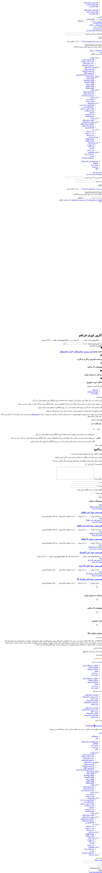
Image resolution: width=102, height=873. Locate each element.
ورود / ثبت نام (93, 854)
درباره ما (95, 673)
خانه (100, 200)
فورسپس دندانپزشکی (91, 702)
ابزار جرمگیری (89, 110)
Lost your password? (95, 872)
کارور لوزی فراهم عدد (92, 343)
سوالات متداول (93, 667)
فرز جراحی (90, 150)
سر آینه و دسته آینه (88, 95)
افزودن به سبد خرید (95, 346)
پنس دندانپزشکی (88, 93)
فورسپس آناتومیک (88, 71)
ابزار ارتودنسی (89, 114)
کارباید (92, 148)
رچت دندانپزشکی (88, 63)
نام (100, 482)
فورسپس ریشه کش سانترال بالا (89, 579)
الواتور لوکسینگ (89, 80)
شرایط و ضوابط (92, 669)
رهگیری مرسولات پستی (90, 665)
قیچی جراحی (89, 101)
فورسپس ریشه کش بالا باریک (90, 566)
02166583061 (97, 23)
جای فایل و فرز (89, 154)
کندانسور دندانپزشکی (87, 124)
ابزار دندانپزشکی (93, 200)
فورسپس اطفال (88, 73)
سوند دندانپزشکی (88, 91)
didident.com (35, 414)
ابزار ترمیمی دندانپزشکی (79, 200)
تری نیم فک (90, 135)
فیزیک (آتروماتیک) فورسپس (85, 74)
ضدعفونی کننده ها (88, 158)
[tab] (49, 390)
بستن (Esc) (98, 860)
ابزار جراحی (94, 698)
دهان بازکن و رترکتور (87, 108)
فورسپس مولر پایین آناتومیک (91, 552)
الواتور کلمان (90, 86)
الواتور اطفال (89, 88)
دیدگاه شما (98, 479)
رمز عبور (98, 181)
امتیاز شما (98, 464)
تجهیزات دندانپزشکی (91, 695)
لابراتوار (91, 112)
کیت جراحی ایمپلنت (87, 61)
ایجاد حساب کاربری (92, 30)
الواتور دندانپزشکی (92, 700)
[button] (95, 549)
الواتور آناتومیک (89, 82)
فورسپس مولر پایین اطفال (91, 512)
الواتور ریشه (90, 84)
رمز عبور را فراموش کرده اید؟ (92, 41)
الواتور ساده (90, 78)
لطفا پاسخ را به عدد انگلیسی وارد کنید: (89, 490)
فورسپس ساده (89, 69)
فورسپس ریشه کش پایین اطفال (89, 526)
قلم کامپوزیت (89, 127)
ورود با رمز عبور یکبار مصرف (93, 45)
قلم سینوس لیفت (88, 59)
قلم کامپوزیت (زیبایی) (87, 105)
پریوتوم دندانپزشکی (87, 65)
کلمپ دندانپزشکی (88, 120)
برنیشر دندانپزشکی (88, 125)
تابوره (92, 156)
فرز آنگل (91, 146)
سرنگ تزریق (90, 99)
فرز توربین (90, 144)
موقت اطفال (89, 139)
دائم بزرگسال (89, 141)
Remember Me (95, 868)
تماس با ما (94, 675)
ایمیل (99, 486)
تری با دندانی (90, 131)
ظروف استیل (89, 116)
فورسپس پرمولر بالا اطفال (91, 539)
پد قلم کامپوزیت (88, 107)
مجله (96, 671)
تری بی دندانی (89, 133)
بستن (100, 733)
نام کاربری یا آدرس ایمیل (93, 34)
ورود (100, 37)
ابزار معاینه (94, 704)
